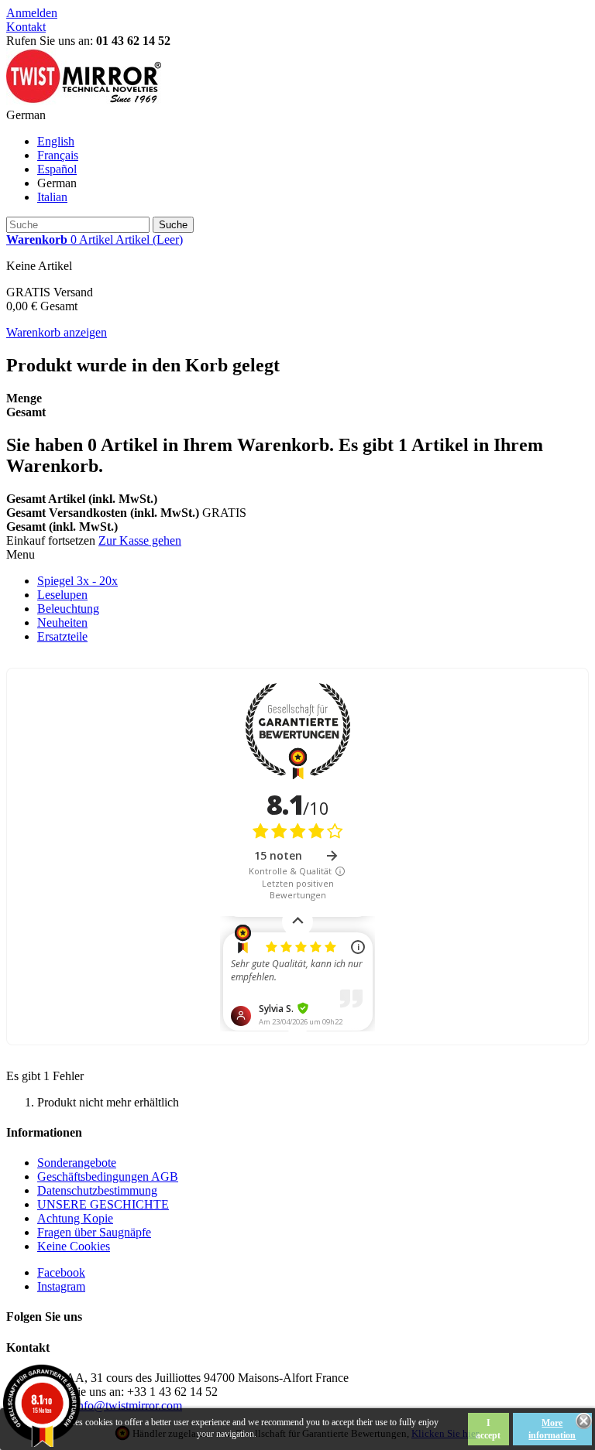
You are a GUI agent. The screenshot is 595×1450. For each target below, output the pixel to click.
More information (552, 1429)
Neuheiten (62, 622)
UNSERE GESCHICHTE (103, 1204)
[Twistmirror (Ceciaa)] (83, 101)
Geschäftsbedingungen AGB (107, 1176)
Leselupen (62, 594)
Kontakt (26, 26)
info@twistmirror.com (128, 1405)
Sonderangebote (76, 1162)
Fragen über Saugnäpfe (94, 1232)
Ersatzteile (62, 636)
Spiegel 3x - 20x (77, 580)
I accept (488, 1429)
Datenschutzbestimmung (97, 1190)
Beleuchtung (68, 608)
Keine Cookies (73, 1246)
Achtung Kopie (75, 1218)
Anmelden (31, 12)
